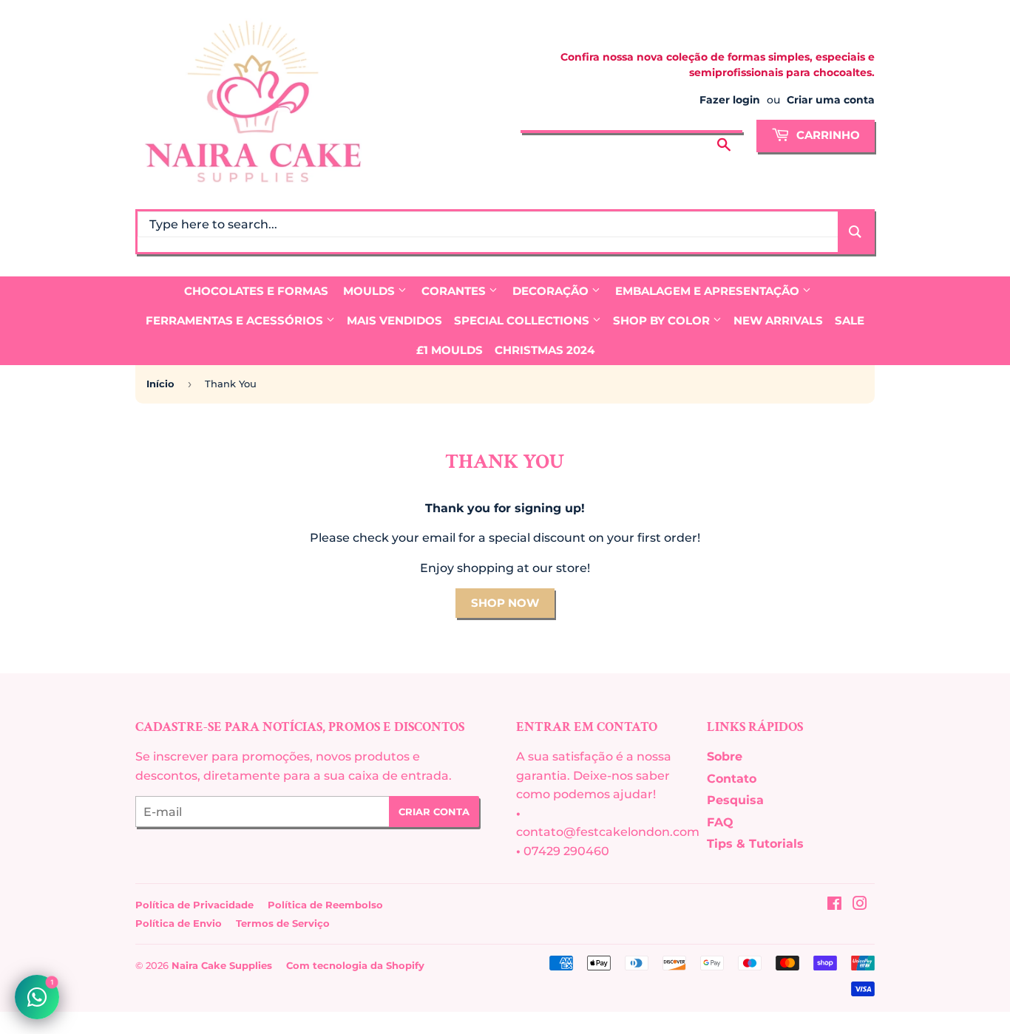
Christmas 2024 (544, 350)
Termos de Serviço (283, 923)
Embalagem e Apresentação (708, 291)
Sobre (724, 756)
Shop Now (505, 603)
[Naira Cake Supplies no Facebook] (834, 905)
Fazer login (729, 100)
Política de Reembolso (325, 905)
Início (160, 384)
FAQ (720, 822)
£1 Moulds (449, 350)
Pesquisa (735, 800)
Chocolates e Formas (256, 291)
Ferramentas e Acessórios (236, 320)
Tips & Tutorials (755, 844)
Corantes (455, 291)
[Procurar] (724, 134)
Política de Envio (178, 923)
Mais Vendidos (394, 320)
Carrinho (826, 135)
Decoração (552, 291)
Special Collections (523, 320)
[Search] (855, 231)
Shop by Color (663, 320)
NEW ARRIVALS (778, 320)
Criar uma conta (831, 100)
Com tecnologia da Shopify (355, 965)
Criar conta (434, 811)
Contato (731, 779)
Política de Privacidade (194, 905)
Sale (849, 320)
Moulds (370, 291)
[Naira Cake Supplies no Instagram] (860, 905)
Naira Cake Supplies (222, 965)
